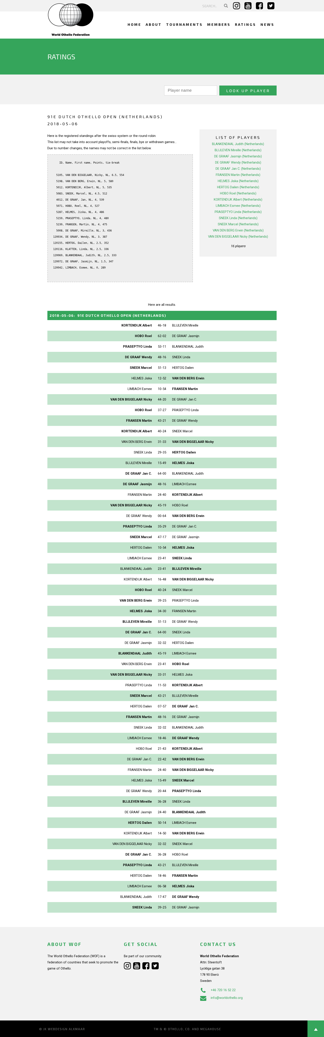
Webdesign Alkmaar (66, 1029)
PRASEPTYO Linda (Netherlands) (238, 212)
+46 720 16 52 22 (223, 990)
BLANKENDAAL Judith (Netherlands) (238, 144)
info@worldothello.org (227, 998)
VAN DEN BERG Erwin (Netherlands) (238, 230)
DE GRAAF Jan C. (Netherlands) (238, 169)
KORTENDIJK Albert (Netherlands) (238, 199)
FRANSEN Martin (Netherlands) (238, 175)
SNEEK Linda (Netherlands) (238, 218)
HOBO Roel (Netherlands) (238, 193)
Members (219, 24)
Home (134, 24)
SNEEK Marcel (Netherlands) (238, 224)
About (154, 24)
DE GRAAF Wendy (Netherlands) (238, 162)
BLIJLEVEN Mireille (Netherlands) (238, 150)
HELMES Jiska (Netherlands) (238, 181)
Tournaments (184, 24)
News (267, 24)
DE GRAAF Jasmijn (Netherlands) (238, 156)
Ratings (245, 24)
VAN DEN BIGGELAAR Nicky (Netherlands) (238, 237)
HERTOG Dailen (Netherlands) (238, 187)
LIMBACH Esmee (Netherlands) (238, 206)
